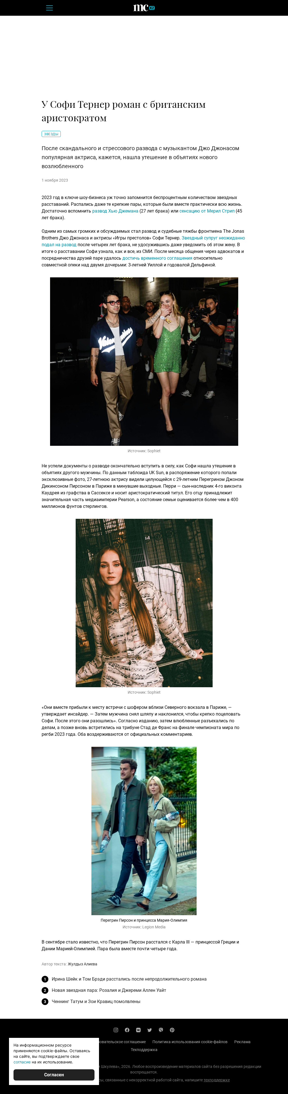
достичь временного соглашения (157, 258)
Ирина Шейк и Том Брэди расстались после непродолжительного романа (129, 979)
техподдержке (217, 1080)
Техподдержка (144, 1049)
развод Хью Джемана (115, 211)
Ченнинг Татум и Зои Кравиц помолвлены (96, 1001)
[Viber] (161, 1030)
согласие (22, 1061)
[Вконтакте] (138, 1030)
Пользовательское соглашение (117, 1042)
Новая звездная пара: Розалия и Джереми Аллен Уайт (109, 990)
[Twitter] (149, 1030)
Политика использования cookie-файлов (190, 1042)
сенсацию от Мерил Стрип (207, 211)
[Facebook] (127, 1030)
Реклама (242, 1042)
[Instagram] (116, 1030)
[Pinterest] (172, 1030)
